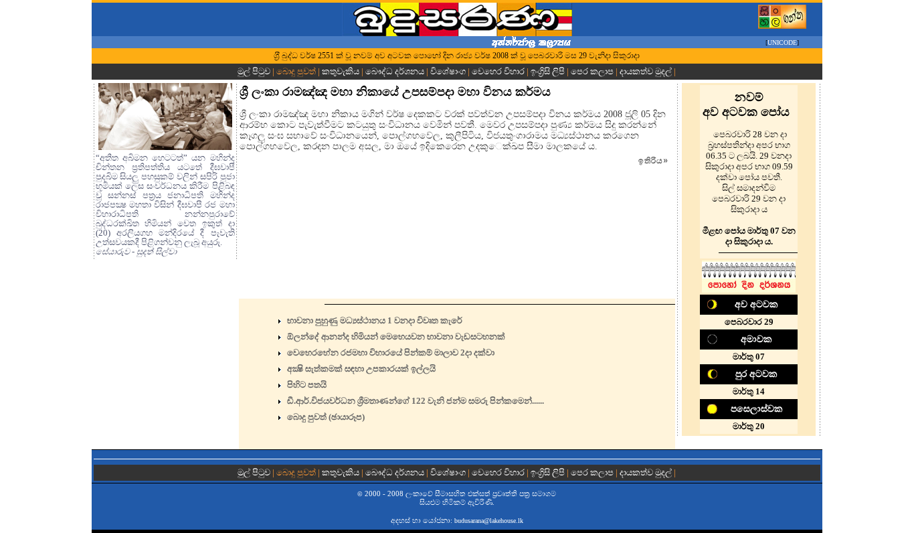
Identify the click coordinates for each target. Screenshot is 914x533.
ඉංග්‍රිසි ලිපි (548, 71)
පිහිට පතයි (307, 385)
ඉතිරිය (653, 160)
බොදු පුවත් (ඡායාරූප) (326, 417)
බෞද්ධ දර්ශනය (394, 71)
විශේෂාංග (448, 71)
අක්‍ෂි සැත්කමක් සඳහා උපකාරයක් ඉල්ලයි (361, 369)
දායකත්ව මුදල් (646, 71)
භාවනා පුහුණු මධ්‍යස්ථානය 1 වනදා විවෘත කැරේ (374, 320)
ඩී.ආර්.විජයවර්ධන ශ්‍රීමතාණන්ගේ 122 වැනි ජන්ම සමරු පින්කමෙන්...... (415, 401)
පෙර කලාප (592, 71)
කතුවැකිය (340, 71)
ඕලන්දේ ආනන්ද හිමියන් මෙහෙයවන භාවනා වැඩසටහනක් (396, 336)
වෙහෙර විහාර (498, 71)
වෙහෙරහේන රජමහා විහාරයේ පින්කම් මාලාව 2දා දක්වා (390, 353)
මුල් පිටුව (255, 71)
